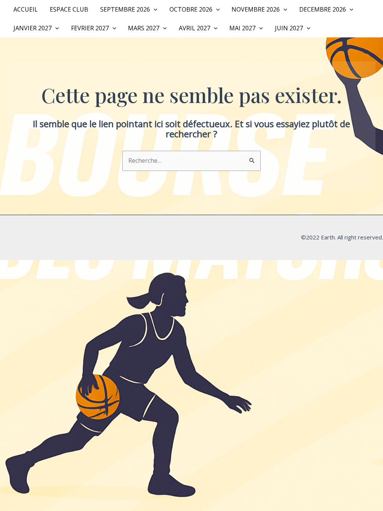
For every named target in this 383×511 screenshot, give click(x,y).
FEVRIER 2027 (90, 28)
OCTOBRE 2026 (190, 9)
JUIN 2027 (289, 28)
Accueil (25, 9)
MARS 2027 (143, 28)
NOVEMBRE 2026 (256, 9)
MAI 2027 (242, 28)
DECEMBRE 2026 (322, 9)
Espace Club (69, 9)
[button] (153, 9)
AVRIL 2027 (194, 28)
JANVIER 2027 (32, 28)
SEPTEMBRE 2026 (125, 9)
